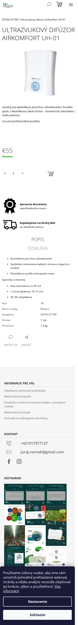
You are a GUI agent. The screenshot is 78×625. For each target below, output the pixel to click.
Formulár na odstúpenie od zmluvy (26, 418)
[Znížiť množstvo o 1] (22, 173)
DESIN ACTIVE (49, 314)
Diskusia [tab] (38, 248)
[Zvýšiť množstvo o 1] (4, 173)
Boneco (45, 309)
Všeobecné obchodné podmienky (25, 390)
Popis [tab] (37, 239)
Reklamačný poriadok (17, 396)
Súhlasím (37, 615)
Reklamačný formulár (17, 412)
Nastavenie (37, 601)
